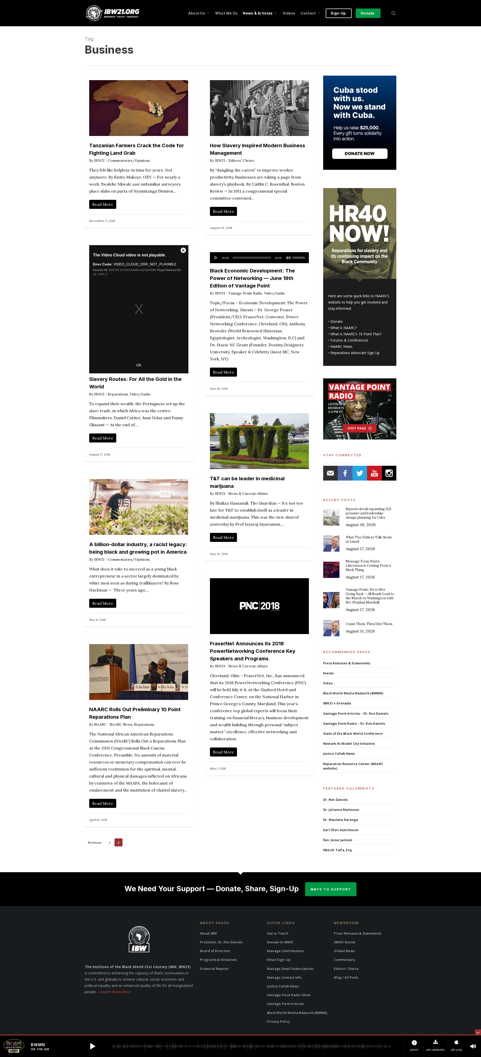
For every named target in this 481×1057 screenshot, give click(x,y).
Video (328, 683)
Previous (94, 842)
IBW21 (99, 160)
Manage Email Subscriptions (290, 968)
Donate (336, 321)
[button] (92, 1046)
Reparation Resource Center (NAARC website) (353, 766)
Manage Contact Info (284, 977)
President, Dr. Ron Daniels (221, 942)
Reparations (118, 394)
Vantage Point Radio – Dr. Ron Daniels (354, 723)
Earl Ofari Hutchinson (340, 830)
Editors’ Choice (346, 968)
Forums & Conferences (349, 340)
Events (328, 673)
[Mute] (288, 257)
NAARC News (121, 724)
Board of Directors (215, 951)
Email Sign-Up (278, 959)
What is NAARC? (343, 327)
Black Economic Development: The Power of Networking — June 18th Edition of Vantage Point (252, 278)
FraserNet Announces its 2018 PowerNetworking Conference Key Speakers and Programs (252, 651)
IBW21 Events (344, 942)
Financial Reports (214, 968)
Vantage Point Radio (245, 293)
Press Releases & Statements (347, 663)
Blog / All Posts (346, 977)
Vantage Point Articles (285, 1003)
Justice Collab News (339, 753)
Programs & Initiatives (218, 959)
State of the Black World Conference (353, 733)
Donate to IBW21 (280, 942)
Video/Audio (140, 394)
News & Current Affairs (248, 493)
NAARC (100, 724)
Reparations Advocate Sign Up (355, 352)
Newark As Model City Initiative (349, 743)
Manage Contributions (285, 951)
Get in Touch (277, 933)
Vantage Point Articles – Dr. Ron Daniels (355, 713)
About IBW (208, 933)
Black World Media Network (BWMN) (353, 693)
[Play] (216, 257)
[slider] (299, 256)
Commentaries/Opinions (129, 160)
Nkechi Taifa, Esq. (338, 850)
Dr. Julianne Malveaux (341, 809)
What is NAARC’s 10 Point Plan (355, 334)
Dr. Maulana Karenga (340, 819)
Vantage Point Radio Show (289, 995)
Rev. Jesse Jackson (337, 840)
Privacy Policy (278, 1021)
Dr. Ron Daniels (335, 799)
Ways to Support (330, 889)
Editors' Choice (241, 160)
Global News (344, 951)
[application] (259, 257)
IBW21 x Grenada (337, 703)
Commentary (344, 959)
